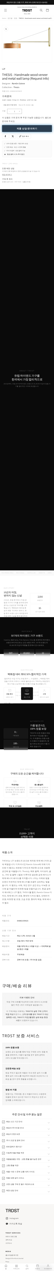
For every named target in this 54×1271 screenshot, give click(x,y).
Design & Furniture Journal (15, 1258)
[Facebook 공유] (5, 136)
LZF (3, 69)
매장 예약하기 (7, 175)
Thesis (16, 87)
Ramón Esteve (18, 83)
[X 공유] (13, 136)
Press (7, 1262)
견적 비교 (9, 1240)
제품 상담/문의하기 (27, 128)
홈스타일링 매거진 (12, 1255)
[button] (5, 10)
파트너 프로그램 (11, 1236)
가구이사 (9, 1243)
